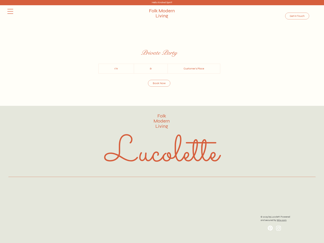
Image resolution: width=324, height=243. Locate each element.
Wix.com (282, 220)
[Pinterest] (270, 228)
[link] (159, 83)
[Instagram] (278, 228)
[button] (10, 11)
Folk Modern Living (162, 121)
